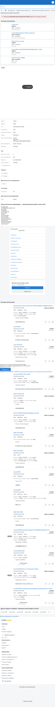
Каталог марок (5, 664)
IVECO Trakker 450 (19, 393)
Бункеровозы (14, 277)
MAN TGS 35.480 (18, 450)
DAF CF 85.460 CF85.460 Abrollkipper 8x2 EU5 (26, 413)
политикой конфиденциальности (26, 371)
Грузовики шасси (15, 244)
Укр (2, 637)
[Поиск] (52, 6)
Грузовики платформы (16, 259)
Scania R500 (17, 472)
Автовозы (13, 253)
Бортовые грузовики (16, 238)
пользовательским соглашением (43, 371)
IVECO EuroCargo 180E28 (18, 57)
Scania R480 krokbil (19, 551)
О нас (3, 626)
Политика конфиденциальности (9, 657)
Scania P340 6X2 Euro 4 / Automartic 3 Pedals (26, 569)
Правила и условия (6, 654)
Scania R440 (17, 326)
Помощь (4, 629)
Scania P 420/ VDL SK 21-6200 (22, 374)
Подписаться (5, 369)
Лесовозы (13, 274)
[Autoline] (6, 10)
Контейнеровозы (15, 271)
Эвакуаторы (14, 256)
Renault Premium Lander (18, 41)
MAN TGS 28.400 (18, 432)
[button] (53, 2)
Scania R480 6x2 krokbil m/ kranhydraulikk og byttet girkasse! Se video (33, 588)
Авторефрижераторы (16, 247)
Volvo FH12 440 (18, 344)
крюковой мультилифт (18, 126)
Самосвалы (13, 235)
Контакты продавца (6, 631)
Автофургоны (14, 241)
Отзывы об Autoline (6, 662)
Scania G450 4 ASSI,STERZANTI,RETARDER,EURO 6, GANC (27, 49)
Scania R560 (17, 490)
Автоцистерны (14, 268)
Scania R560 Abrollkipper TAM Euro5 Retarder (23, 33)
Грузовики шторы (15, 250)
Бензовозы (13, 265)
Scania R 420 (15, 24)
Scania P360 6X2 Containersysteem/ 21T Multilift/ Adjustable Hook (31, 530)
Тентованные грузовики (16, 262)
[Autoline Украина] (9, 2)
